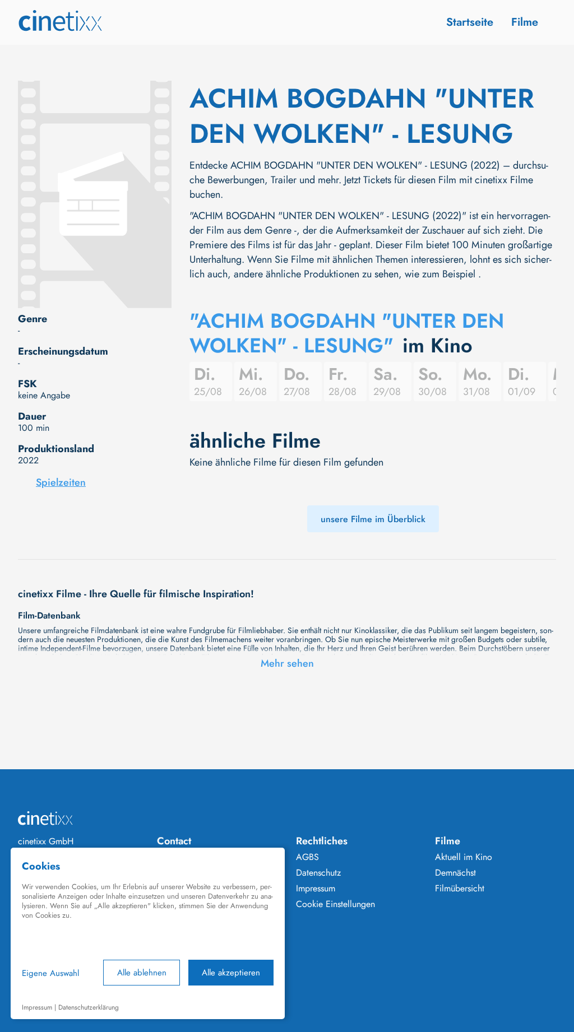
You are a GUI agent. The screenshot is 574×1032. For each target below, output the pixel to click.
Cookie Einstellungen (335, 904)
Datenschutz (318, 872)
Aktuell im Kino (463, 857)
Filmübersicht (459, 888)
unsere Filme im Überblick (373, 519)
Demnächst (455, 872)
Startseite (469, 22)
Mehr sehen (287, 663)
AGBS (307, 857)
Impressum (315, 888)
